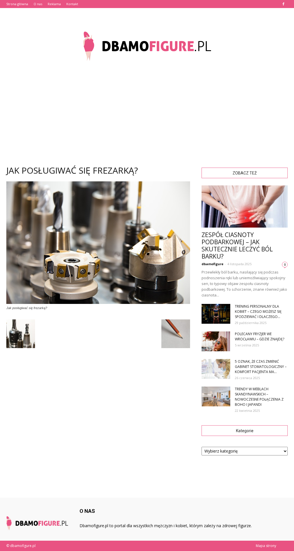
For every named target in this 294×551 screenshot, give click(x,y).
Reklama (54, 4)
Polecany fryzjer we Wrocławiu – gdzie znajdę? (259, 336)
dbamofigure (212, 264)
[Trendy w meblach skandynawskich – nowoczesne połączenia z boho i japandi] (216, 396)
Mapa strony (266, 545)
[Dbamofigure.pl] (147, 46)
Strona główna (17, 4)
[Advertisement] (147, 112)
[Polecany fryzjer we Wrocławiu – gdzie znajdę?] (216, 341)
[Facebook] (283, 4)
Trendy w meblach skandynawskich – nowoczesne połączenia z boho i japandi (259, 397)
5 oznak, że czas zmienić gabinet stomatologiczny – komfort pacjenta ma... (261, 366)
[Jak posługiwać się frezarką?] (98, 302)
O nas (38, 4)
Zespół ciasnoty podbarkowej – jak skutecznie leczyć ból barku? (237, 245)
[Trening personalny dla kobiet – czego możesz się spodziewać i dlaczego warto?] (216, 314)
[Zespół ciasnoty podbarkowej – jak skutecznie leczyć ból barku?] (245, 206)
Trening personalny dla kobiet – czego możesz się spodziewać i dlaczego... (258, 311)
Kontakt (72, 4)
